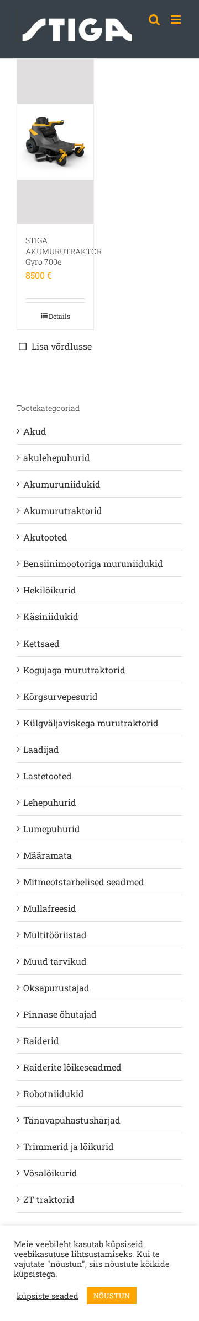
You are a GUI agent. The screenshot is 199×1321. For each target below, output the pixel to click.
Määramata (47, 855)
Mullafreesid (49, 908)
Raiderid (41, 1040)
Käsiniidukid (50, 616)
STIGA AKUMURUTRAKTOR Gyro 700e (63, 251)
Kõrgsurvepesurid (60, 696)
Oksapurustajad (56, 987)
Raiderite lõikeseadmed (72, 1067)
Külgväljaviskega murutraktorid (91, 723)
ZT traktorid (49, 1199)
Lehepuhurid (49, 802)
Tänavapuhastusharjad (72, 1120)
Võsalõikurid (50, 1173)
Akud (34, 431)
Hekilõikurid (49, 590)
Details (59, 316)
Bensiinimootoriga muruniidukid (93, 563)
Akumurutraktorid (62, 510)
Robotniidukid (53, 1093)
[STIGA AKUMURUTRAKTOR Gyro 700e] (55, 142)
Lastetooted (47, 776)
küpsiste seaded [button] (47, 1296)
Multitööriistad (55, 934)
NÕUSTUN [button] (111, 1296)
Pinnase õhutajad (60, 1014)
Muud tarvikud (55, 961)
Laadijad (41, 749)
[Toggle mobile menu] (176, 19)
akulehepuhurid (56, 457)
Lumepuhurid (51, 829)
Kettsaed (41, 643)
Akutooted (45, 537)
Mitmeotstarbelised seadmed (83, 881)
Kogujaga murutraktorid (74, 670)
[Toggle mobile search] (154, 19)
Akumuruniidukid (62, 484)
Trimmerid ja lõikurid (68, 1146)
